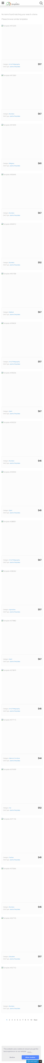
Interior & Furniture (14, 758)
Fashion (11, 857)
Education (12, 956)
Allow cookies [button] (30, 1057)
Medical (11, 312)
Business (11, 114)
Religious (11, 163)
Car (10, 808)
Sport (10, 411)
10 (31, 1020)
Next (35, 1020)
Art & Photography (14, 64)
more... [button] (29, 1052)
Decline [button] (12, 1057)
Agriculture (12, 609)
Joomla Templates (15, 66)
